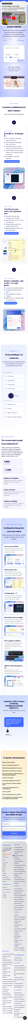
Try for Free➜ (23, 1)
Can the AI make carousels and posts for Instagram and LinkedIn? (12, 798)
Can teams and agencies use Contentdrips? (10, 788)
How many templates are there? (11, 780)
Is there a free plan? (7, 777)
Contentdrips (7, 845)
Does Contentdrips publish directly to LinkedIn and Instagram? (12, 774)
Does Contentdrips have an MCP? (11, 794)
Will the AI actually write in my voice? (12, 768)
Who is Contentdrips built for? (10, 765)
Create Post (14, 833)
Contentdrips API (19, 955)
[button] (3, 730)
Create (19, 60)
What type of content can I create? (12, 771)
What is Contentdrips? (8, 762)
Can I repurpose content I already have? (11, 784)
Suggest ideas (11, 60)
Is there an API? (6, 791)
